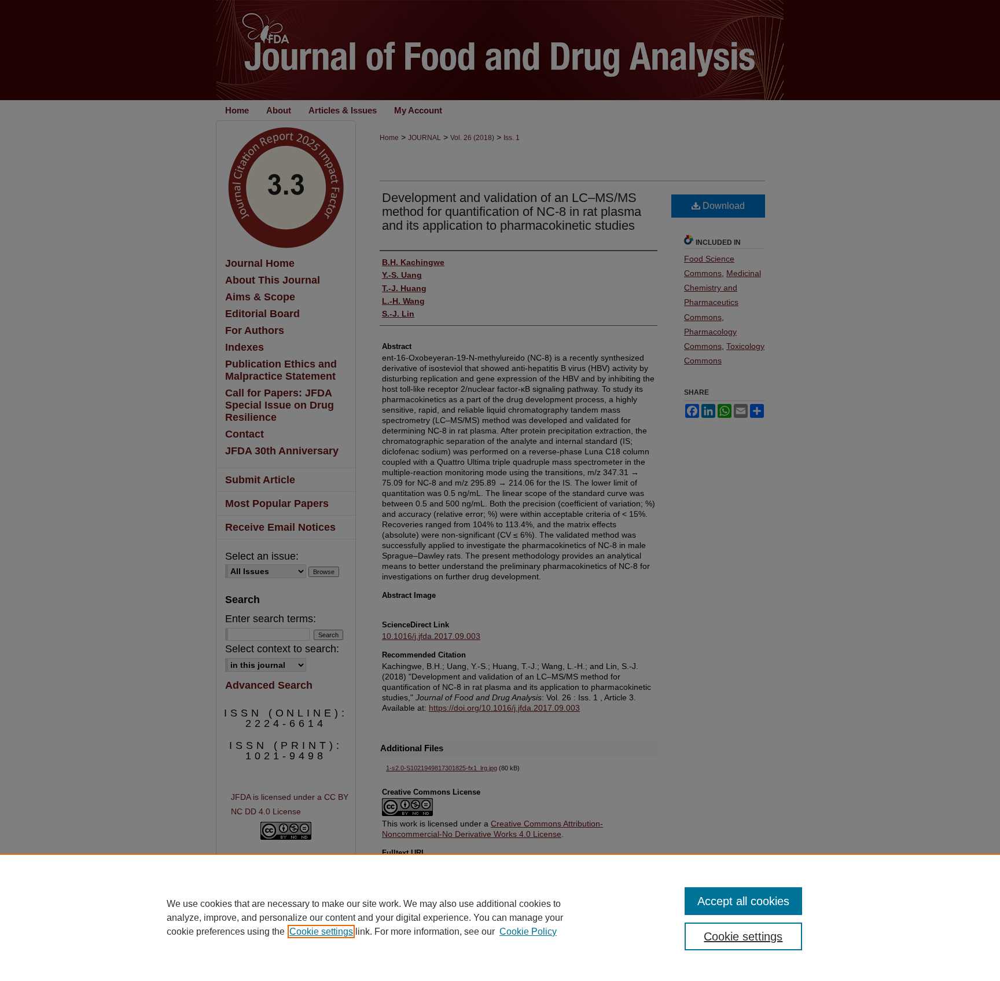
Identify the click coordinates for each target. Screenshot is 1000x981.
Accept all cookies (743, 901)
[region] (500, 917)
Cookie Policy (528, 931)
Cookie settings (321, 931)
